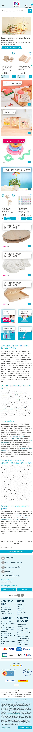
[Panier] (30, 6)
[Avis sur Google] (16, 664)
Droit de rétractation (6, 633)
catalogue (18, 399)
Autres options (6, 727)
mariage (23, 407)
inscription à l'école (14, 409)
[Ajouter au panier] (14, 76)
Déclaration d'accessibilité (8, 641)
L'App (2, 643)
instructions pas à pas (18, 436)
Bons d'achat (20, 606)
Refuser (21, 727)
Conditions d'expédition (7, 627)
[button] (2, 65)
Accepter (28, 727)
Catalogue (20, 604)
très (17, 519)
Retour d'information (22, 644)
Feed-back (24, 589)
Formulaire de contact (9, 589)
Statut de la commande (23, 642)
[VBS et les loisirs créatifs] (16, 4)
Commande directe (6, 621)
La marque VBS (5, 611)
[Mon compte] (26, 6)
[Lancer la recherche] (30, 11)
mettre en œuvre (16, 438)
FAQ (18, 614)
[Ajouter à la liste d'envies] (13, 53)
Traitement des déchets (7, 613)
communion (4, 409)
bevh (14, 670)
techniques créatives (18, 393)
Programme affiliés (6, 609)
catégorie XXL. (20, 515)
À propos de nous (6, 607)
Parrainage (20, 608)
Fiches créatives (21, 612)
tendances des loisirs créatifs (9, 395)
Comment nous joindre (23, 640)
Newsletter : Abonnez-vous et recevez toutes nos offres (16, 542)
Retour (3, 639)
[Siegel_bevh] (8, 673)
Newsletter (20, 610)
